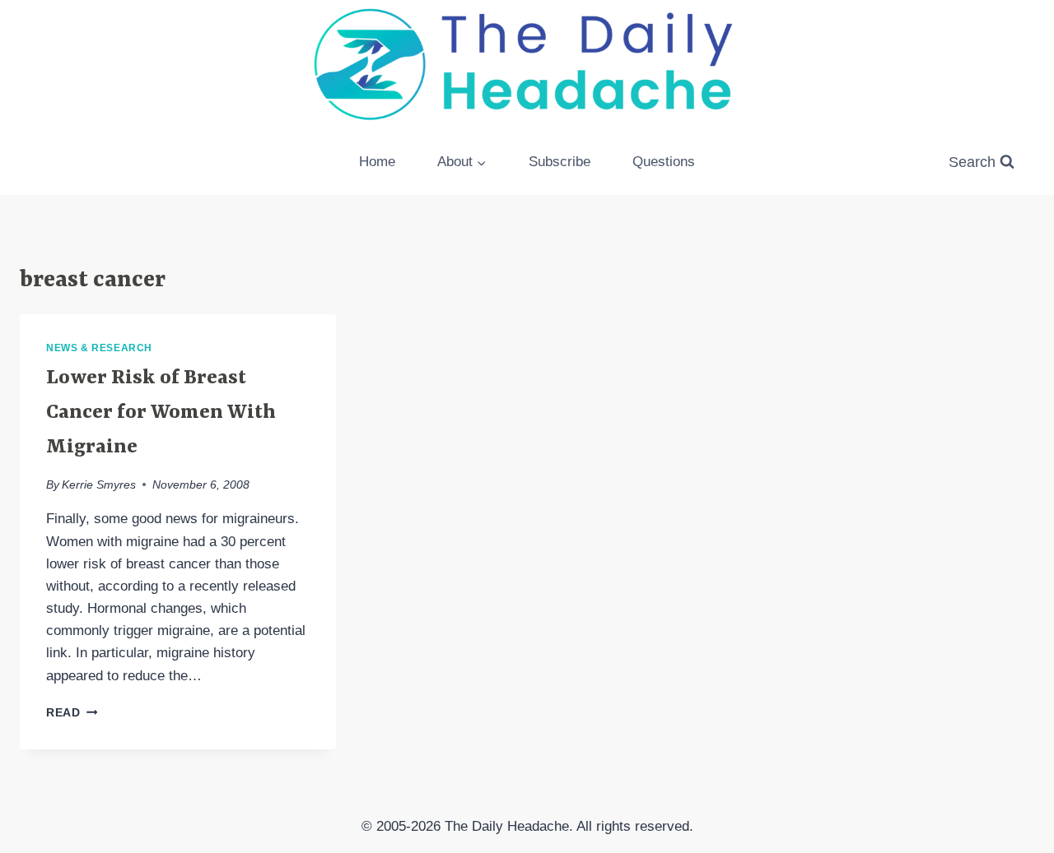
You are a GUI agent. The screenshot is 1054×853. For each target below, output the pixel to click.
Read (71, 713)
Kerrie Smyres (99, 485)
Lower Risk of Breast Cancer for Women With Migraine (161, 413)
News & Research (99, 348)
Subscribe (559, 161)
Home (377, 161)
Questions (663, 161)
